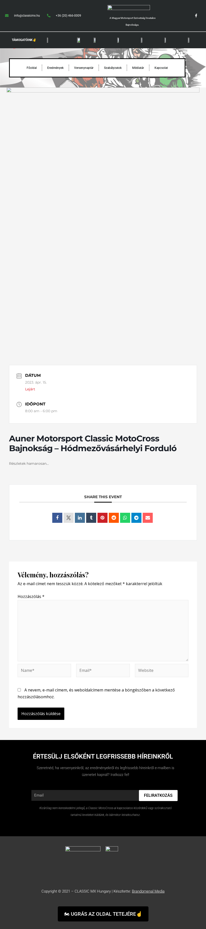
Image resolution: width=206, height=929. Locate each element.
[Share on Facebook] (57, 518)
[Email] (148, 518)
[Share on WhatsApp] (125, 518)
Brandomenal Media (148, 891)
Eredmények (55, 68)
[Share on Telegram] (136, 518)
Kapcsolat (161, 68)
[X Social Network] (69, 518)
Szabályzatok (113, 68)
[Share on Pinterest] (102, 518)
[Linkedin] (80, 518)
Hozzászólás (31, 596)
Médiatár (138, 68)
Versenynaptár (83, 68)
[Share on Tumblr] (91, 518)
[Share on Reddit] (114, 518)
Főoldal (32, 68)
